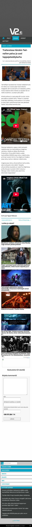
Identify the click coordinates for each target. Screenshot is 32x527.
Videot (23, 38)
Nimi (4, 396)
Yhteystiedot (6, 484)
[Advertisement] (16, 441)
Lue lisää (22, 525)
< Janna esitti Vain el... (6, 220)
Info (3, 480)
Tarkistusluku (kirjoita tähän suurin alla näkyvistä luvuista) (15, 408)
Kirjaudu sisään (6, 467)
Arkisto (4, 474)
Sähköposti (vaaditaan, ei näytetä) (12, 402)
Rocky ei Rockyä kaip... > (25, 220)
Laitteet (5, 41)
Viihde (15, 38)
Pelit (9, 38)
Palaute (4, 477)
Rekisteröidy (5, 470)
